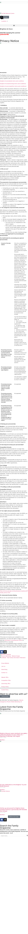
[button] (14, 25)
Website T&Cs (4, 677)
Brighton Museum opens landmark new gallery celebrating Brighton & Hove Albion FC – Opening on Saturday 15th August (13, 735)
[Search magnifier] (27, 835)
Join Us (3, 666)
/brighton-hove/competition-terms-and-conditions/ (13, 86)
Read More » (2, 739)
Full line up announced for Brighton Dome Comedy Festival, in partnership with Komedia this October (13, 809)
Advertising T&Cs (5, 683)
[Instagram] (5, 652)
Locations (3, 21)
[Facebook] (1, 652)
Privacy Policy (5, 686)
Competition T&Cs (6, 680)
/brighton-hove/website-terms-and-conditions (12, 81)
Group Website (5, 663)
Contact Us (4, 672)
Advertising (4, 669)
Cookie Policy (4, 689)
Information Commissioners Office (13, 640)
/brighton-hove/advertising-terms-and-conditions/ (13, 83)
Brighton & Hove (6, 29)
